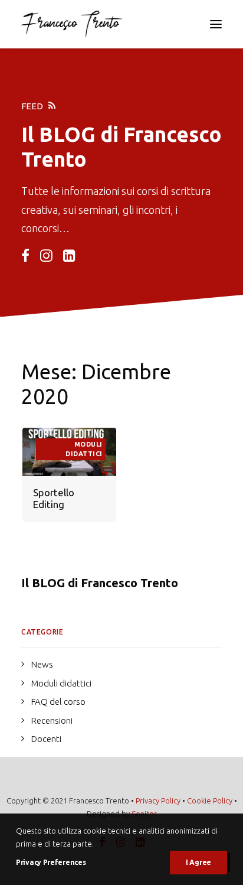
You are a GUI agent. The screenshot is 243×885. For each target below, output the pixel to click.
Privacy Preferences (51, 862)
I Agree (198, 862)
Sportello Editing (53, 498)
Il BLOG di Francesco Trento (99, 583)
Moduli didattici (84, 449)
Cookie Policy (209, 800)
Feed (32, 106)
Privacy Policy (158, 800)
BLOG (67, 134)
